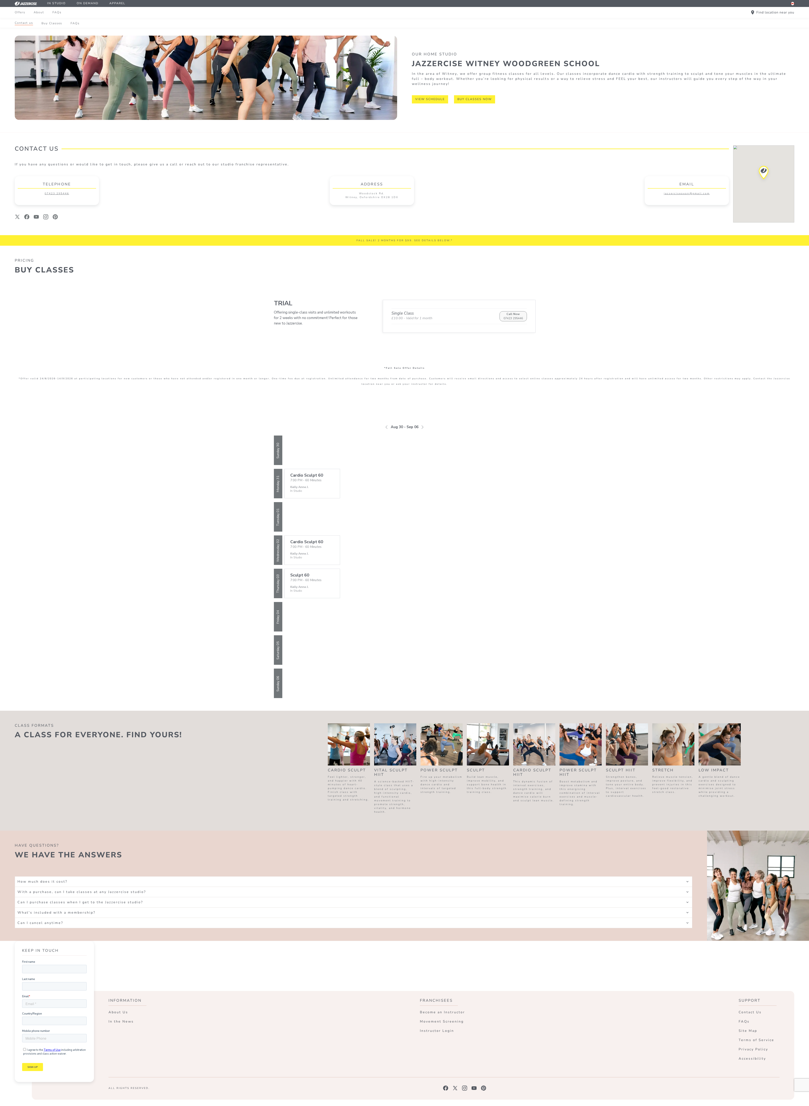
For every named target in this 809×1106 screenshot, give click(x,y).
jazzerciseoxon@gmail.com (687, 193)
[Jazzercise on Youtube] (474, 1088)
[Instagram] (45, 216)
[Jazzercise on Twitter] (455, 1088)
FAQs (57, 12)
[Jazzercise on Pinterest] (483, 1088)
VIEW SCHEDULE (430, 99)
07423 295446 (57, 193)
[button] (764, 174)
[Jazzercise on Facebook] (445, 1088)
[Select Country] (792, 3)
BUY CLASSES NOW (474, 99)
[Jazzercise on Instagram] (464, 1088)
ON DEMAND (87, 3)
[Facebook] (26, 216)
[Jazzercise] (28, 3)
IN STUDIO (56, 3)
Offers (20, 12)
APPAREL (117, 3)
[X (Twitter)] (17, 217)
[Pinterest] (55, 216)
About (39, 12)
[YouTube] (36, 216)
